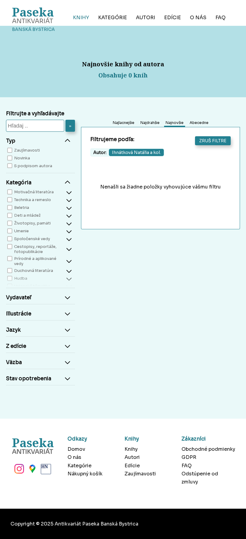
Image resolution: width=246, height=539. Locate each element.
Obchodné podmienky (208, 449)
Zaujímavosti (140, 474)
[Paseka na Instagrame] (18, 470)
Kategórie (112, 17)
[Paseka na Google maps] (31, 470)
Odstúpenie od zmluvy (200, 478)
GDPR (189, 457)
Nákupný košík (85, 474)
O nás (198, 17)
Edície (172, 17)
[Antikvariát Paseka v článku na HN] (45, 470)
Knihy (81, 17)
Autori (145, 17)
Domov (76, 449)
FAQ (220, 17)
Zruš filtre (212, 140)
